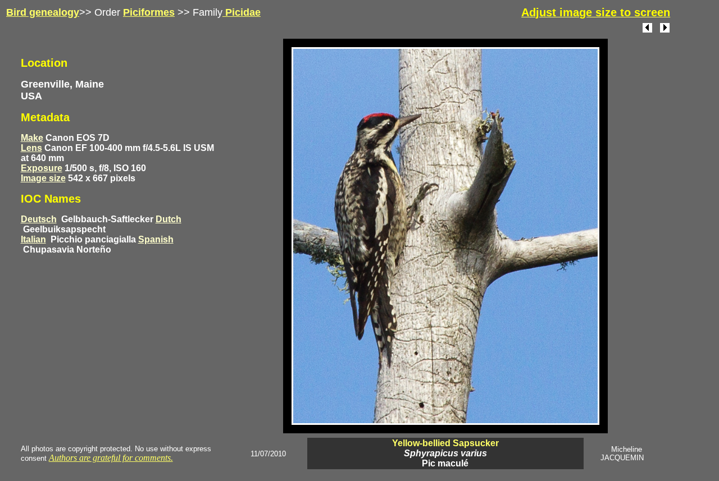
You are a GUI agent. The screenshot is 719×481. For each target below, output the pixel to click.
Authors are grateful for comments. (111, 457)
